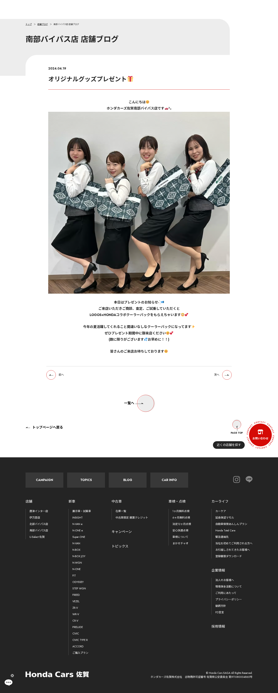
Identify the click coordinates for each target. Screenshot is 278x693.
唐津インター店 (39, 511)
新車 (71, 501)
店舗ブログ (42, 24)
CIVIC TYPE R (80, 640)
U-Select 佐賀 (37, 537)
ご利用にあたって (225, 593)
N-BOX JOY (78, 556)
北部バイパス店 (39, 524)
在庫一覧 (121, 511)
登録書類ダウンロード (228, 556)
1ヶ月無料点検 (180, 511)
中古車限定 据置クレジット (132, 517)
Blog (127, 480)
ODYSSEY (78, 582)
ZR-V (75, 608)
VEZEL (75, 601)
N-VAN (76, 543)
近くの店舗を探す (229, 445)
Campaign (44, 480)
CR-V (75, 621)
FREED (76, 595)
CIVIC (75, 633)
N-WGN (77, 563)
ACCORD (78, 646)
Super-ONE (78, 537)
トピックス (120, 546)
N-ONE (76, 569)
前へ (61, 375)
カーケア (220, 511)
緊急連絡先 (222, 537)
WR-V (75, 614)
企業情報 (218, 570)
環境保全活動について (228, 586)
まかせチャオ (180, 543)
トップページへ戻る (47, 427)
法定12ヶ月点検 (181, 524)
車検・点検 (177, 501)
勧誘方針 (220, 606)
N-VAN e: (77, 524)
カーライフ (219, 501)
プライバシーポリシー (228, 599)
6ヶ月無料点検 (181, 517)
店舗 (29, 501)
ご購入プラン (80, 653)
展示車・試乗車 (81, 511)
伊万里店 (35, 517)
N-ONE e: (77, 530)
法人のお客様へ (224, 580)
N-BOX (76, 550)
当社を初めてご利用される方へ (233, 543)
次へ (216, 375)
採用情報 (218, 626)
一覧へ (129, 403)
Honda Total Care (225, 530)
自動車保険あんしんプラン (231, 524)
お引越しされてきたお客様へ (232, 550)
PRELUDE (77, 627)
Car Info (169, 480)
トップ (29, 24)
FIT (74, 575)
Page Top (237, 433)
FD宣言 (219, 612)
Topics (86, 480)
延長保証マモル (224, 517)
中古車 (117, 501)
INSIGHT (77, 517)
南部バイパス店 (39, 530)
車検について (180, 537)
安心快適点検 (180, 530)
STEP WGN (79, 588)
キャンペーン (122, 531)
